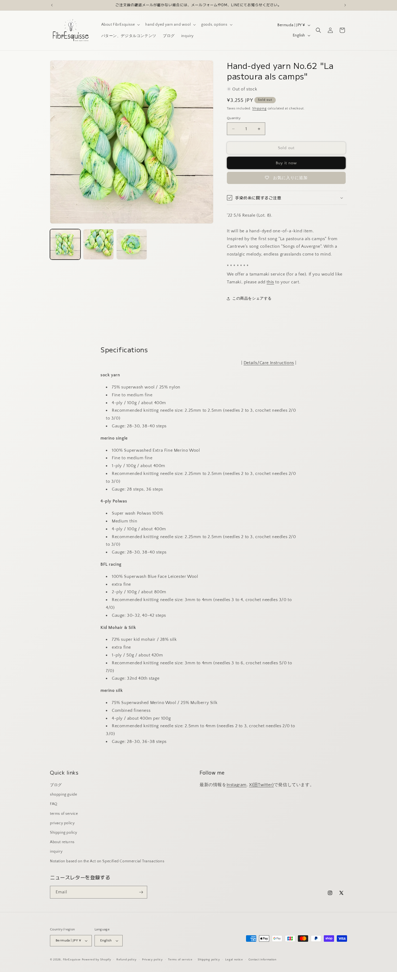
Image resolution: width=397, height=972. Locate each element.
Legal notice (234, 959)
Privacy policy (152, 959)
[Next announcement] (345, 5)
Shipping (259, 108)
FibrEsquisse (72, 959)
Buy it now (286, 163)
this (270, 282)
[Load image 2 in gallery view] (98, 244)
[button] (120, 24)
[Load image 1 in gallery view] (65, 244)
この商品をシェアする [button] (252, 298)
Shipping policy (63, 832)
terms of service (64, 814)
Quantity (234, 118)
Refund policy (126, 959)
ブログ (56, 785)
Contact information (262, 959)
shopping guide (63, 794)
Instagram (237, 784)
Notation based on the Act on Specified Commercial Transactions (107, 861)
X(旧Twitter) (261, 784)
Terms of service (180, 959)
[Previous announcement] (52, 5)
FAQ (54, 804)
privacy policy (62, 823)
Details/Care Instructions (269, 362)
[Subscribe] (141, 892)
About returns (62, 842)
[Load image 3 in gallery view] (131, 244)
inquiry (56, 851)
